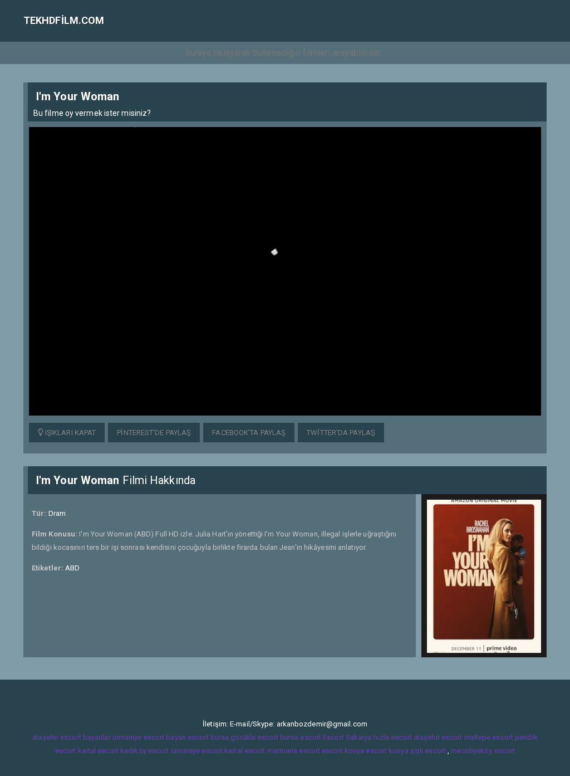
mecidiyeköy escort (483, 750)
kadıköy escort (144, 750)
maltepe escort (488, 737)
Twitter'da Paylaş (341, 432)
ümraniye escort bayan (149, 737)
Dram (57, 513)
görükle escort (254, 737)
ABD (72, 568)
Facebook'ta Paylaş (249, 432)
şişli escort (428, 750)
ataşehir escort (438, 737)
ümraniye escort (197, 750)
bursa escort (300, 737)
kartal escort (98, 750)
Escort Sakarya (347, 737)
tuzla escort (393, 737)
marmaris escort (294, 750)
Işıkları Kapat (69, 432)
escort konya (343, 750)
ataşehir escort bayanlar (71, 737)
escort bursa (208, 737)
